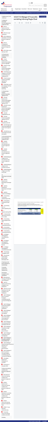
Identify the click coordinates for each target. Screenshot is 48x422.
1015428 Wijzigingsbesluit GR (6, 113)
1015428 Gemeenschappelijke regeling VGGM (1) (6, 118)
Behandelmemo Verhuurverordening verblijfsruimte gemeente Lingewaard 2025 (6, 377)
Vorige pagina (43, 16)
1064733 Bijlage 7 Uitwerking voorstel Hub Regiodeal (6, 334)
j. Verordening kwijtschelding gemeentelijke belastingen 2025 (5, 257)
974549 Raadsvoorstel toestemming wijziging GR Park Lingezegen (6, 61)
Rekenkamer (35, 8)
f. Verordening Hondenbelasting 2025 (6, 224)
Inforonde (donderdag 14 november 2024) (21, 12)
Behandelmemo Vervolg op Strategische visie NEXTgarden (6, 279)
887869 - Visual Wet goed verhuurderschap (6, 408)
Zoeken (30, 2)
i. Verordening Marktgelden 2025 (5, 252)
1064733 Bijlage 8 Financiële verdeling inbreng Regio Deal (6, 339)
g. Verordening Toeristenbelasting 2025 (6, 228)
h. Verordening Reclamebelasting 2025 (6, 231)
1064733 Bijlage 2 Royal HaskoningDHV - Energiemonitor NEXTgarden (6, 306)
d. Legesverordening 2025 (6, 211)
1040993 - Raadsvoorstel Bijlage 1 (6, 193)
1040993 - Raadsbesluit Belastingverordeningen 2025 (6, 188)
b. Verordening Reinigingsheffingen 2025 (5, 202)
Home (8, 12)
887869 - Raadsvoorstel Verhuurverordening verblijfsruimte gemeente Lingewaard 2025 (6, 386)
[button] (45, 5)
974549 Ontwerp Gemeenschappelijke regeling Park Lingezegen (6, 80)
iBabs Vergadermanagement (34, 421)
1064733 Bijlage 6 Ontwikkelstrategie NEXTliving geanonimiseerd (6, 328)
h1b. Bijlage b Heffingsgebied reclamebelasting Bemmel (5, 242)
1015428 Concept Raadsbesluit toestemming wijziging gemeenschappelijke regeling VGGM (6, 108)
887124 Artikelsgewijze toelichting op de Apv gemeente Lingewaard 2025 (6, 45)
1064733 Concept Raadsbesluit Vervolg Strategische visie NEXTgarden (6, 290)
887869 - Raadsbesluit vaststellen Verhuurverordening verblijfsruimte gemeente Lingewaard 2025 (6, 395)
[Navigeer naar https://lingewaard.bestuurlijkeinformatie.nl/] (6, 4)
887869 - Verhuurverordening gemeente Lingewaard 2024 (6, 403)
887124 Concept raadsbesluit (6, 33)
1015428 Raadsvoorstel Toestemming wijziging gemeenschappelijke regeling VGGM (6, 100)
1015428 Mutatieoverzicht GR (6, 122)
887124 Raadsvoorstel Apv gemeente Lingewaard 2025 (6, 28)
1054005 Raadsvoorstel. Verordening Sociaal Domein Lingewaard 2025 (6, 144)
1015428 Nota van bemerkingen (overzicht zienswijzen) (6, 133)
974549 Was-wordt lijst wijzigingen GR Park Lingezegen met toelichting (6, 86)
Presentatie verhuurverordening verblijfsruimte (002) (6, 413)
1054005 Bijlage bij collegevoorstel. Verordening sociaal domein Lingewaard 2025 (6, 159)
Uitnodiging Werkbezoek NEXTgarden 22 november (5, 360)
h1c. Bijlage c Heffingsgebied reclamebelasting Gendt (6, 248)
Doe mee (12, 9)
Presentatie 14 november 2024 (5, 365)
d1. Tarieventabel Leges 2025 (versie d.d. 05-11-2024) (6, 215)
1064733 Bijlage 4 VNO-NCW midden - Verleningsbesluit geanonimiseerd (6, 317)
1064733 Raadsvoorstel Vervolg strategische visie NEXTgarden (6, 284)
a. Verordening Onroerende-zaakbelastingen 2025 (6, 197)
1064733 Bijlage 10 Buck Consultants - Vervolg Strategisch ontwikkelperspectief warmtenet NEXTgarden (6, 353)
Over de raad (40, 9)
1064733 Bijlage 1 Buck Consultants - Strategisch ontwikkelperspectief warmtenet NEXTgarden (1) (6, 298)
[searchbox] (36, 5)
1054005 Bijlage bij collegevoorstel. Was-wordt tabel (6, 171)
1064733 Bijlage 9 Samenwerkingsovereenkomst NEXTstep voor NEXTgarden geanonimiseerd (7, 345)
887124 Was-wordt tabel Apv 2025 (6, 51)
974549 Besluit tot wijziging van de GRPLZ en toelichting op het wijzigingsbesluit (6, 74)
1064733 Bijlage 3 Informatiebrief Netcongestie (6, 312)
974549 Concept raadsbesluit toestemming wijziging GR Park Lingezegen (6, 67)
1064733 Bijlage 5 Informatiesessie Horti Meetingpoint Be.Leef (6, 323)
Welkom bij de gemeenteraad (4, 9)
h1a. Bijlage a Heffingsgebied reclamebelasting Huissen (5, 236)
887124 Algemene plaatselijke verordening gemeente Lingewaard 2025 (6, 38)
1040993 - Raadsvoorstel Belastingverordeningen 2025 (6, 181)
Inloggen (44, 421)
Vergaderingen (18, 8)
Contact (45, 8)
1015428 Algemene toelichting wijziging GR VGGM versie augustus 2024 (6, 127)
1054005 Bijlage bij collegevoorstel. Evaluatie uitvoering (6, 166)
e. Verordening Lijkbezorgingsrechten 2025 (6, 220)
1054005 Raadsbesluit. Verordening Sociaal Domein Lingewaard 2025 (6, 151)
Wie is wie (30, 8)
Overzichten (23, 8)
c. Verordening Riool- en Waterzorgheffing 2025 (6, 207)
